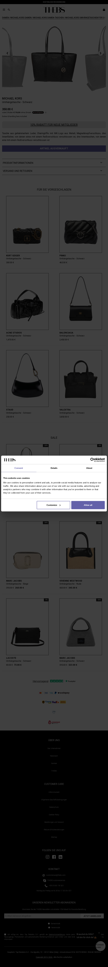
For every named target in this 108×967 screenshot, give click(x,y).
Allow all (88, 505)
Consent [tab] (18, 468)
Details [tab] (54, 468)
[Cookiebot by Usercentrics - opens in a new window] (92, 460)
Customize (52, 505)
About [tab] (89, 468)
